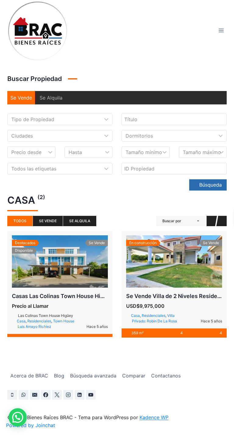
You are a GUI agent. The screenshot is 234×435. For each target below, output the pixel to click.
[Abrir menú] (221, 30)
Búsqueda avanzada (93, 376)
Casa (21, 321)
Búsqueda (210, 185)
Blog (59, 376)
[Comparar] (67, 261)
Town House (63, 321)
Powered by (30, 425)
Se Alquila (51, 98)
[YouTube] (91, 395)
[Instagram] (68, 395)
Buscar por (171, 221)
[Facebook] (46, 395)
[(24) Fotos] (167, 261)
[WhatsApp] (23, 395)
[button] (18, 417)
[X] (57, 395)
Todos (20, 221)
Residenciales (39, 321)
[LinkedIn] (79, 395)
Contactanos (166, 376)
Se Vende (21, 98)
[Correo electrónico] (35, 395)
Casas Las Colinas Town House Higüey (62, 296)
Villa (171, 315)
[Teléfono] (12, 395)
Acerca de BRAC (29, 376)
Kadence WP (154, 417)
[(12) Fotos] (53, 261)
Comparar (133, 376)
